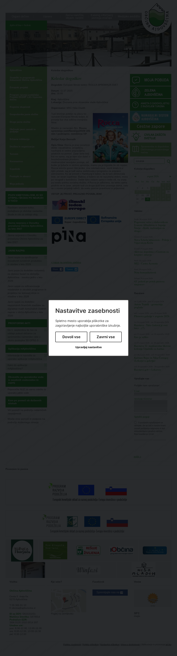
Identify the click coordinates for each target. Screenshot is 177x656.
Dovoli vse (71, 337)
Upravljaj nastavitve (88, 347)
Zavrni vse (106, 337)
